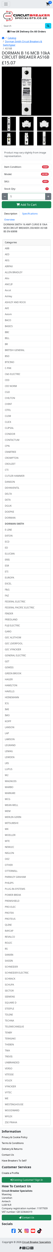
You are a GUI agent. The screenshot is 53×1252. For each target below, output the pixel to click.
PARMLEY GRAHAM (15, 877)
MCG (7, 799)
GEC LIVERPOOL (14, 643)
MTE (7, 841)
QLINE (8, 924)
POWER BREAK (13, 894)
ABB (7, 248)
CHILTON (10, 398)
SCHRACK (10, 978)
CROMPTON (11, 457)
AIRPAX (9, 266)
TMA (7, 1050)
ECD (7, 541)
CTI (6, 469)
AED (7, 254)
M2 (6, 775)
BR (6, 344)
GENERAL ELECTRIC (15, 655)
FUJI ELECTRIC (12, 625)
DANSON (10, 481)
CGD (7, 392)
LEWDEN (9, 757)
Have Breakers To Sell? (14, 1160)
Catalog (12, 38)
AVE (7, 308)
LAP (7, 733)
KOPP (8, 721)
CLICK (8, 422)
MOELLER (10, 835)
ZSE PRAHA (11, 1122)
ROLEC (8, 942)
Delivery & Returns (12, 1149)
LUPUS (8, 769)
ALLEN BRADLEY (13, 272)
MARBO (9, 787)
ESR (7, 565)
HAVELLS (9, 691)
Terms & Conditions (13, 1143)
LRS (7, 763)
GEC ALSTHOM (13, 637)
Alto (7, 278)
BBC (7, 332)
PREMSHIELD (12, 900)
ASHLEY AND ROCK (15, 302)
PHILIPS (9, 883)
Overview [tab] (9, 219)
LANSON (9, 727)
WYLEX (8, 1116)
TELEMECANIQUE (14, 1026)
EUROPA (9, 577)
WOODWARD (12, 1110)
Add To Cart (28, 205)
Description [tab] (10, 213)
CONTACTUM (12, 440)
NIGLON (9, 853)
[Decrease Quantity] (5, 196)
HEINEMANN (12, 697)
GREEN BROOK (13, 673)
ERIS (7, 559)
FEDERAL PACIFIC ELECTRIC (19, 607)
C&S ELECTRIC (12, 374)
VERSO (8, 1068)
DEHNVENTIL (12, 487)
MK (7, 829)
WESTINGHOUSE (14, 1104)
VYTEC (8, 1092)
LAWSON (10, 739)
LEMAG (9, 751)
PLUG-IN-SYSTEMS (15, 888)
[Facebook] (13, 1230)
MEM (8, 811)
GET (7, 661)
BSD (7, 356)
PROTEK (9, 912)
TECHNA (9, 1020)
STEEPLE (9, 1008)
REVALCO (10, 936)
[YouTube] (33, 1230)
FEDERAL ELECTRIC (15, 601)
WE (6, 1098)
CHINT (8, 404)
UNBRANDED (12, 1062)
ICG (7, 703)
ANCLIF (9, 284)
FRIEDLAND (11, 619)
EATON (9, 535)
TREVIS (9, 1056)
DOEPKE (9, 511)
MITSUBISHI (11, 823)
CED (7, 380)
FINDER (9, 613)
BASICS (9, 326)
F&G (7, 589)
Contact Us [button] (27, 1217)
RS (6, 948)
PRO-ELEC (10, 906)
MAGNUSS (10, 781)
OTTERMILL (11, 871)
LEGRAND (10, 745)
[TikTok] (39, 1230)
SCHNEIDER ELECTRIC (17, 972)
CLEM (8, 416)
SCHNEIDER (11, 966)
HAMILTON (11, 685)
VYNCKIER (10, 1086)
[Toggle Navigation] (6, 4)
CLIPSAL (9, 428)
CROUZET (10, 463)
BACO (8, 320)
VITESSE (9, 1074)
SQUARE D (10, 1002)
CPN (7, 446)
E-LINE (8, 529)
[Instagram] (26, 1230)
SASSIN (9, 960)
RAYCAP (9, 930)
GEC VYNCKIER (13, 649)
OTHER (9, 865)
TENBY (8, 1032)
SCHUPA (9, 984)
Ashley (8, 296)
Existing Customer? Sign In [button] (28, 1179)
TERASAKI (10, 1038)
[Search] (48, 26)
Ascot (8, 290)
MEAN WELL (11, 805)
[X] (20, 1230)
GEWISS (9, 667)
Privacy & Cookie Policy (14, 1137)
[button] (48, 4)
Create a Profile (10, 1173)
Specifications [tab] (30, 213)
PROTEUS (10, 918)
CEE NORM (11, 386)
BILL (7, 338)
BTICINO (9, 362)
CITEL (8, 410)
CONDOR (10, 434)
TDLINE (9, 1014)
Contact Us (8, 1154)
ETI (6, 571)
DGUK (8, 505)
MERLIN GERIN (13, 817)
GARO (8, 631)
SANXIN (9, 954)
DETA (8, 499)
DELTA (8, 493)
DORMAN (10, 517)
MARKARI (10, 793)
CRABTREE (10, 451)
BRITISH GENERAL (15, 350)
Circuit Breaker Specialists (36, 1242)
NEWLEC (9, 847)
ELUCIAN (10, 553)
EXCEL (8, 583)
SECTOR (9, 990)
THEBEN (9, 1044)
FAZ (7, 595)
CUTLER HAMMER (14, 475)
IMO (7, 715)
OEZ (7, 859)
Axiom (8, 314)
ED (6, 547)
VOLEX (8, 1080)
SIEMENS (10, 996)
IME (7, 709)
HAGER (9, 679)
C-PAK (8, 368)
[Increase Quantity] (48, 196)
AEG (7, 260)
